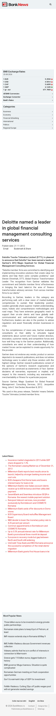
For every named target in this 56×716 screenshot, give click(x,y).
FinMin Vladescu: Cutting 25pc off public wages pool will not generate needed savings (27, 687)
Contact (31, 706)
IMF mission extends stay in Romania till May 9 (25, 636)
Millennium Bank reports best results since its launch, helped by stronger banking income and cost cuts (29, 474)
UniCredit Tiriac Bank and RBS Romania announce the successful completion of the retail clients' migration (30, 546)
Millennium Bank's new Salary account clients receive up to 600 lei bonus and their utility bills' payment (29, 489)
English (32, 701)
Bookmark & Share (22, 249)
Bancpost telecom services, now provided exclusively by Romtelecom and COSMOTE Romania (27, 503)
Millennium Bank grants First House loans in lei (28, 551)
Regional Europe (9, 128)
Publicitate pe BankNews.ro (22, 709)
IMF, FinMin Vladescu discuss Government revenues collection (27, 645)
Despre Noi (42, 706)
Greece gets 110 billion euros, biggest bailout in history (25, 659)
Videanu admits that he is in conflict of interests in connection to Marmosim (26, 652)
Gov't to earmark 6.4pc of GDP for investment (24, 679)
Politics (6, 125)
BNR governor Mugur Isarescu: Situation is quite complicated (25, 666)
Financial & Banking (11, 118)
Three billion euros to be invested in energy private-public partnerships (27, 623)
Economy (7, 115)
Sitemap (41, 709)
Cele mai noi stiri (19, 701)
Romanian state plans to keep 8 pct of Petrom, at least (26, 630)
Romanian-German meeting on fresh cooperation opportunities (26, 673)
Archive (40, 701)
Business (7, 112)
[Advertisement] (28, 39)
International (8, 121)
